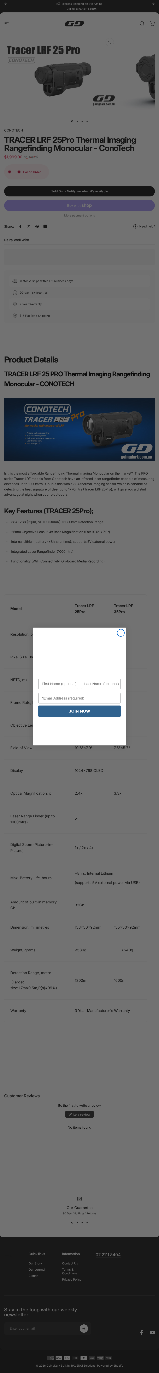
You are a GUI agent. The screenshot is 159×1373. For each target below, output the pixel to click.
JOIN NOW (79, 711)
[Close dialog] (120, 632)
